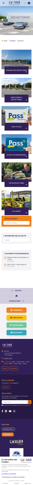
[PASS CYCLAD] (16, 116)
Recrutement (17, 332)
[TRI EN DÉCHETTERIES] (16, 172)
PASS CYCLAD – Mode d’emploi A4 (16, 264)
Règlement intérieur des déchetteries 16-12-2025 (18, 258)
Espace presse (18, 318)
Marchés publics (17, 325)
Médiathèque (17, 310)
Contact (5, 368)
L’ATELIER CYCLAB (7, 429)
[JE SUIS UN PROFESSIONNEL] (16, 144)
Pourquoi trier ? (15, 301)
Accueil (5, 40)
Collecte (18, 290)
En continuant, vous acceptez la (16, 405)
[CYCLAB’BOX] (16, 200)
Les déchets (12, 40)
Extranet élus (7, 434)
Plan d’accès (14, 368)
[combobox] (16, 223)
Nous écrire (6, 387)
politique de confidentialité (24, 405)
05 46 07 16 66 (8, 358)
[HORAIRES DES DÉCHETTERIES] (16, 59)
